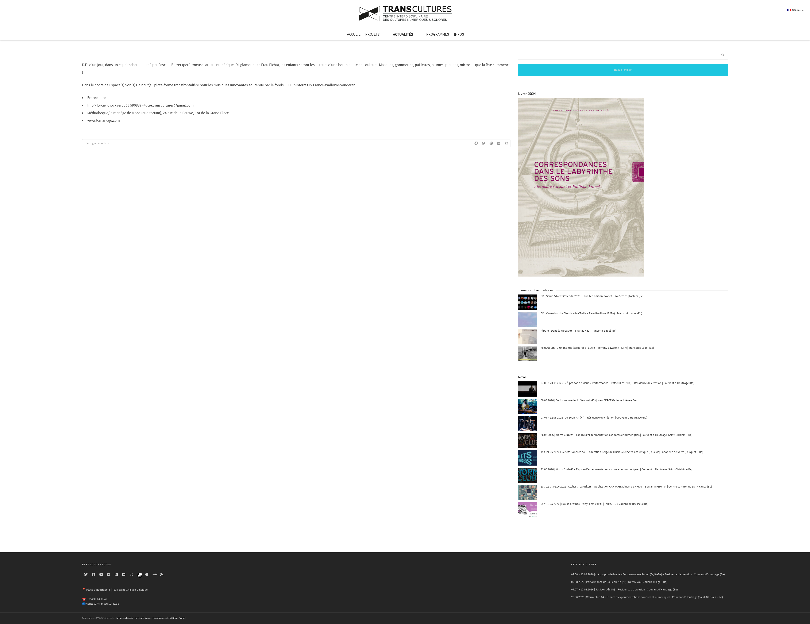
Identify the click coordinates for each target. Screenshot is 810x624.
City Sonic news (584, 564)
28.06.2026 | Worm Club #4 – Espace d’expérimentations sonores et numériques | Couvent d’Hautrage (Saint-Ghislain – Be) (616, 435)
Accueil (353, 34)
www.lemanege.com (103, 120)
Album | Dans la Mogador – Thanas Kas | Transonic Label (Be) (578, 330)
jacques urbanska (124, 618)
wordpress (161, 618)
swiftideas (173, 618)
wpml (183, 618)
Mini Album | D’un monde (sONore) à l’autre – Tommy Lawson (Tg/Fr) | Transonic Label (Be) (597, 348)
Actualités (403, 34)
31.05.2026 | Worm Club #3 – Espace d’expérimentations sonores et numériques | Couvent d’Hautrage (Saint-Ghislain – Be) (616, 469)
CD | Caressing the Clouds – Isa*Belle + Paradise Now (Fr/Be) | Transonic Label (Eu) (591, 313)
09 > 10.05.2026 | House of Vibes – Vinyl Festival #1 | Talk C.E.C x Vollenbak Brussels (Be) (594, 504)
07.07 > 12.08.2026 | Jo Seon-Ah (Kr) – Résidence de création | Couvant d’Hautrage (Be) (594, 417)
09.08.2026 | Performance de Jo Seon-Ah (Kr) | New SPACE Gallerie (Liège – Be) (589, 400)
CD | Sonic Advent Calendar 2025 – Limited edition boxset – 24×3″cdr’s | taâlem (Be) (592, 296)
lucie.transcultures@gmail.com (169, 105)
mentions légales (143, 618)
